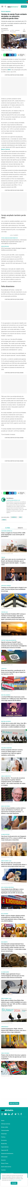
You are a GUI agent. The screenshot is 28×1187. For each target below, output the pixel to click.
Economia (4, 1140)
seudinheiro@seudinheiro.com (13, 500)
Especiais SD (4, 1150)
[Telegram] (15, 1114)
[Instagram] (2, 1114)
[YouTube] (5, 1114)
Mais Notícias (14, 1103)
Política (3, 1137)
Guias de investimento (7, 1153)
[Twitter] (18, 1114)
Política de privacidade (7, 1173)
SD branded (4, 1156)
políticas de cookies (16, 1180)
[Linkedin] (9, 1114)
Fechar (14, 1183)
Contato (3, 1170)
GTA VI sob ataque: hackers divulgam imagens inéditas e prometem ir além (13, 249)
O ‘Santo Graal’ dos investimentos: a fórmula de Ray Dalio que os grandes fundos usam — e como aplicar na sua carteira (14, 241)
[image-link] (14, 546)
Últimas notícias (5, 1123)
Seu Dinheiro (4, 28)
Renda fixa (4, 1143)
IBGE (20, 517)
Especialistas (4, 1147)
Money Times (4, 1163)
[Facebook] (21, 1114)
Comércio (13, 517)
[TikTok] (12, 1114)
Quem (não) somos (6, 1166)
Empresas (4, 1133)
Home (2, 1120)
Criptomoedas (5, 1130)
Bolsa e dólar (4, 1127)
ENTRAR (24, 6)
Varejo (4, 519)
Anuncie (3, 1160)
